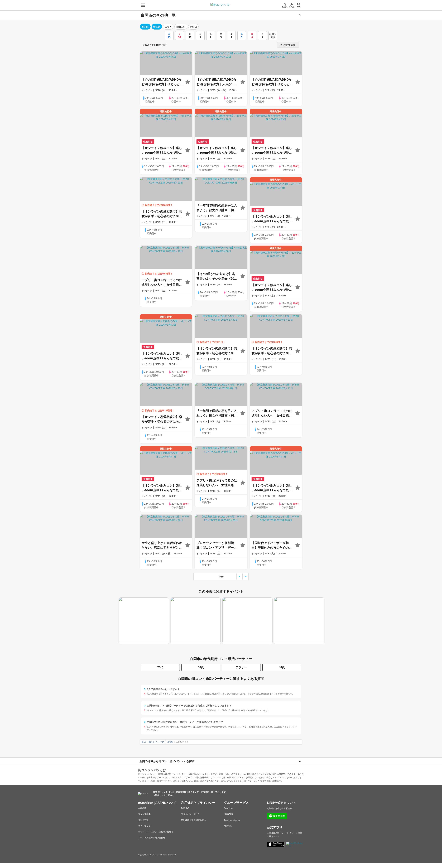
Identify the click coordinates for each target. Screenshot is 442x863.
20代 (160, 667)
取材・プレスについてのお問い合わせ (155, 831)
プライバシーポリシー (191, 814)
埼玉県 (170, 742)
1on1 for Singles (232, 819)
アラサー (241, 667)
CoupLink (228, 808)
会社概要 (142, 808)
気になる (285, 7)
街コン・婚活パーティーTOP (153, 742)
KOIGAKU (228, 814)
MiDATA (228, 825)
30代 (201, 667)
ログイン (292, 7)
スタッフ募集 (144, 814)
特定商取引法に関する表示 (193, 819)
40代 (282, 667)
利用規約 (185, 808)
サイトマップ (144, 825)
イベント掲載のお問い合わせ (151, 837)
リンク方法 (143, 819)
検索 (298, 7)
